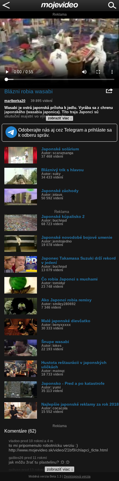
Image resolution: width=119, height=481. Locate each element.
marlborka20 (14, 101)
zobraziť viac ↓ (60, 118)
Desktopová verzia (77, 476)
